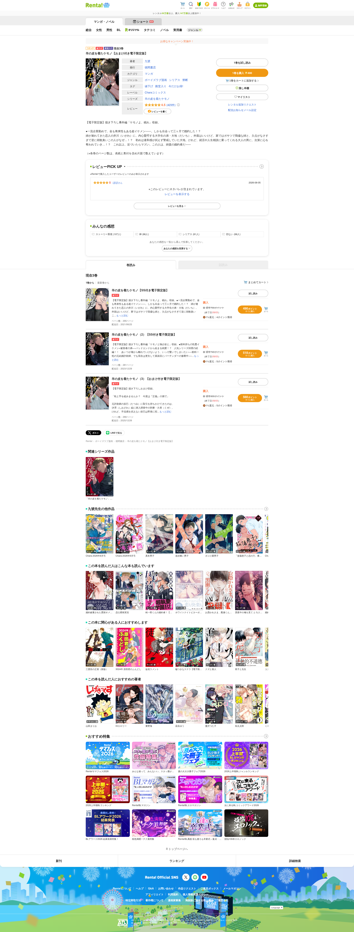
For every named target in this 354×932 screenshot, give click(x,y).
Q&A (151, 888)
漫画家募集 (174, 900)
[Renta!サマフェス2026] (106, 5)
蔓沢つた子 (210, 725)
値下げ (149, 86)
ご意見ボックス (210, 888)
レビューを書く (159, 111)
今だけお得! (176, 86)
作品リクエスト (187, 888)
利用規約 (173, 894)
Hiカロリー (121, 725)
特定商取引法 (133, 900)
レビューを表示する (177, 194)
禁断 (185, 80)
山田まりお (91, 725)
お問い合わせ (166, 888)
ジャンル (193, 30)
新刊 (59, 861)
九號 (147, 61)
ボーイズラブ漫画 (156, 80)
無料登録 (262, 5)
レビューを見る (175, 206)
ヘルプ (140, 888)
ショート (145, 21)
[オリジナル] (132, 30)
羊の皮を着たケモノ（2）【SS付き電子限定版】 (144, 334)
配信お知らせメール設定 (242, 110)
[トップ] (94, 5)
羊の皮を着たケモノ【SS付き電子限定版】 (140, 290)
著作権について (154, 900)
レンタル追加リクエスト (242, 104)
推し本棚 (244, 88)
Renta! (89, 440)
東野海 (148, 725)
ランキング (176, 861)
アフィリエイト (154, 894)
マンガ (149, 73)
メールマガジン (232, 888)
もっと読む (122, 315)
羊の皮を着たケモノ (157, 98)
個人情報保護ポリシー (196, 894)
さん (117, 182)
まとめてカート (257, 282)
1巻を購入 (242, 73)
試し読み (253, 293)
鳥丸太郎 (239, 725)
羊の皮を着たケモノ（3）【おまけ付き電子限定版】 (146, 378)
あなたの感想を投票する (176, 248)
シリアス (174, 80)
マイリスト (243, 97)
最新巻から (103, 282)
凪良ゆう (179, 725)
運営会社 (223, 900)
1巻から (90, 282)
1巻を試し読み (242, 62)
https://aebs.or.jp (137, 925)
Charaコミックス (155, 92)
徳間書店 (150, 67)
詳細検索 (295, 861)
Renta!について (122, 888)
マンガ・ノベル (104, 21)
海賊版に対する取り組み (199, 900)
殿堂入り (160, 86)
